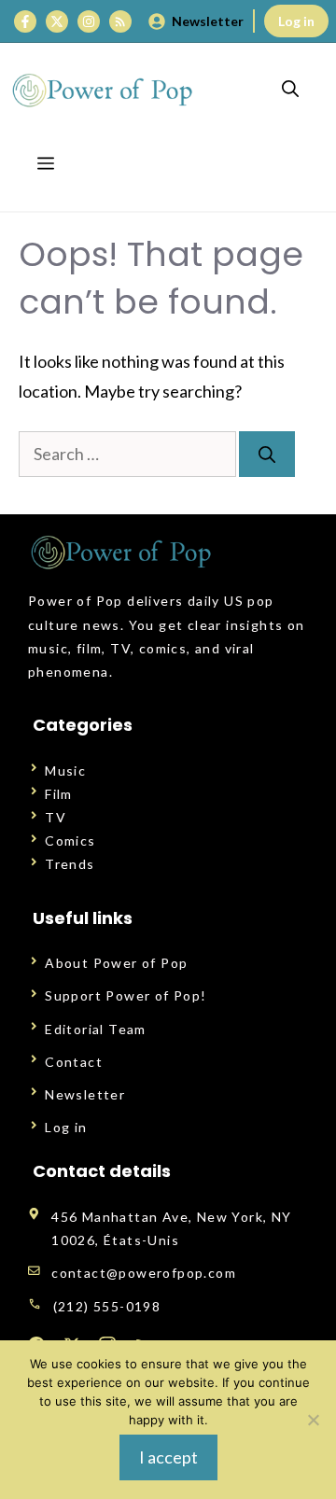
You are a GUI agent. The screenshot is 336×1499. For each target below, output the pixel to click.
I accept (168, 1457)
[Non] (312, 1419)
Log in (296, 21)
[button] (290, 89)
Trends (69, 864)
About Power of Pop (116, 963)
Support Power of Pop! (125, 995)
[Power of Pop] (102, 90)
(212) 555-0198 (107, 1306)
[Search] (267, 454)
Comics (70, 840)
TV (55, 817)
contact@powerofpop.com (143, 1273)
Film (59, 794)
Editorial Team (96, 1029)
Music (65, 770)
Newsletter (208, 21)
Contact (74, 1062)
